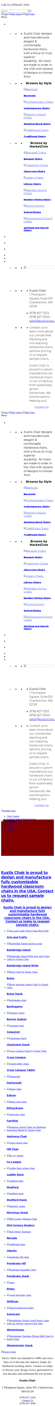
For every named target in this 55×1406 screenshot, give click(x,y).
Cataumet (13, 1032)
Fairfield (12, 1120)
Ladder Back (15, 1174)
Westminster (15, 1329)
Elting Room (15, 1108)
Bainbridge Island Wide (22, 965)
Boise (10, 978)
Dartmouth (14, 1082)
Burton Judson (17, 1019)
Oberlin (12, 1250)
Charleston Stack (18, 1044)
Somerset (13, 1314)
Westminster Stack (20, 1345)
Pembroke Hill (16, 1263)
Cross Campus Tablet (21, 1070)
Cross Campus (16, 1057)
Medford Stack (17, 1199)
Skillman (12, 1301)
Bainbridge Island (18, 950)
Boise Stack (15, 993)
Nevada (12, 1238)
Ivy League (14, 1161)
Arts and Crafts (17, 937)
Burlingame (15, 1006)
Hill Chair (13, 1149)
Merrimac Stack (17, 1212)
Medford (12, 1187)
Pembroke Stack (18, 1276)
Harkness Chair (17, 1136)
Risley (11, 1288)
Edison (11, 1095)
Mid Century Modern (20, 1225)
